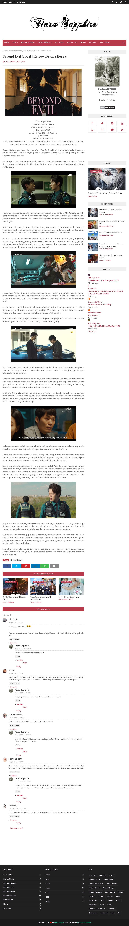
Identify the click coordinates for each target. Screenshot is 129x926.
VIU (119, 913)
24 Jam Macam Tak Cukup (99, 304)
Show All (91, 331)
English (92, 896)
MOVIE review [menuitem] (44, 42)
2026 (65, 875)
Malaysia (92, 905)
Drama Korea (14, 51)
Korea (110, 900)
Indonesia (93, 900)
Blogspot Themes (84, 922)
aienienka (13, 619)
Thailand (103, 913)
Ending (120, 892)
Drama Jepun (111, 884)
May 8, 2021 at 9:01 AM (16, 673)
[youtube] (92, 130)
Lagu (118, 900)
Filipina (100, 896)
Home (5, 2)
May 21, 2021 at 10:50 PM (17, 809)
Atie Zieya (13, 805)
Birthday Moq (93, 315)
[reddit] (112, 130)
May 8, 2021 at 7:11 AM (16, 622)
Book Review (22, 875)
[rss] (122, 130)
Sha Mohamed (16, 714)
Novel (109, 905)
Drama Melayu (22, 891)
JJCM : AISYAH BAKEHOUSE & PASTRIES (104, 326)
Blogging (102, 875)
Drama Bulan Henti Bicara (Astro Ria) (111, 222)
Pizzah (12, 670)
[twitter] (116, 2)
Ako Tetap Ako (94, 323)
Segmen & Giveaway (97, 909)
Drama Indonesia (22, 883)
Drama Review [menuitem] (27, 42)
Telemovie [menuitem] (59, 42)
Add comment (16, 828)
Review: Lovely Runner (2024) (69, 597)
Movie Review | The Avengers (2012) (103, 280)
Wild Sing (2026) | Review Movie (110, 232)
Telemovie (22, 908)
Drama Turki (22, 900)
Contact (21, 2)
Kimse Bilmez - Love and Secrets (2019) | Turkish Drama (111, 245)
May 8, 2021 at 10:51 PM (23, 693)
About (12, 2)
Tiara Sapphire (9, 62)
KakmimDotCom (95, 302)
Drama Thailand (22, 896)
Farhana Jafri (15, 759)
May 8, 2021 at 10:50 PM (23, 649)
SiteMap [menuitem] (92, 42)
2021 (65, 897)
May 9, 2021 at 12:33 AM (23, 781)
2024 (65, 884)
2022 (65, 892)
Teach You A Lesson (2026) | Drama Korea (40, 598)
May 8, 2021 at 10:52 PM (23, 735)
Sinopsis (112, 909)
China (111, 875)
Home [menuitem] (6, 42)
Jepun (102, 900)
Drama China (22, 879)
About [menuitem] (15, 42)
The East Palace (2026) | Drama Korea (14, 598)
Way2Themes (59, 922)
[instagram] (121, 2)
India (118, 896)
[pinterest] (125, 2)
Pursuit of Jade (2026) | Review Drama (105, 193)
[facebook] (112, 2)
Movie (22, 904)
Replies (13, 643)
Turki (112, 913)
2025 (65, 879)
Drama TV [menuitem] (71, 42)
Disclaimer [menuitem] (104, 42)
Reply (11, 639)
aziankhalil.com (94, 312)
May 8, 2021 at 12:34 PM (17, 718)
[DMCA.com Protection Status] (107, 108)
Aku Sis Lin (92, 288)
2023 (65, 888)
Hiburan (110, 896)
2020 (65, 901)
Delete (17, 639)
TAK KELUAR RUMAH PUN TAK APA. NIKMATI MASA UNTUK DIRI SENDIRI (105, 292)
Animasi (92, 875)
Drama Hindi (108, 879)
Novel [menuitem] (83, 42)
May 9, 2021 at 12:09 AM (17, 762)
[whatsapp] (102, 130)
